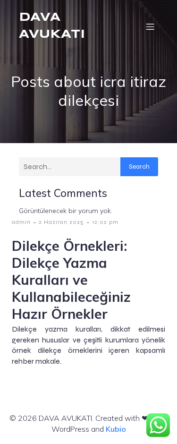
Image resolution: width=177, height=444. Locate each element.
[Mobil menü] (150, 26)
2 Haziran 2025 (61, 222)
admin (21, 222)
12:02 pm (105, 222)
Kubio (116, 429)
